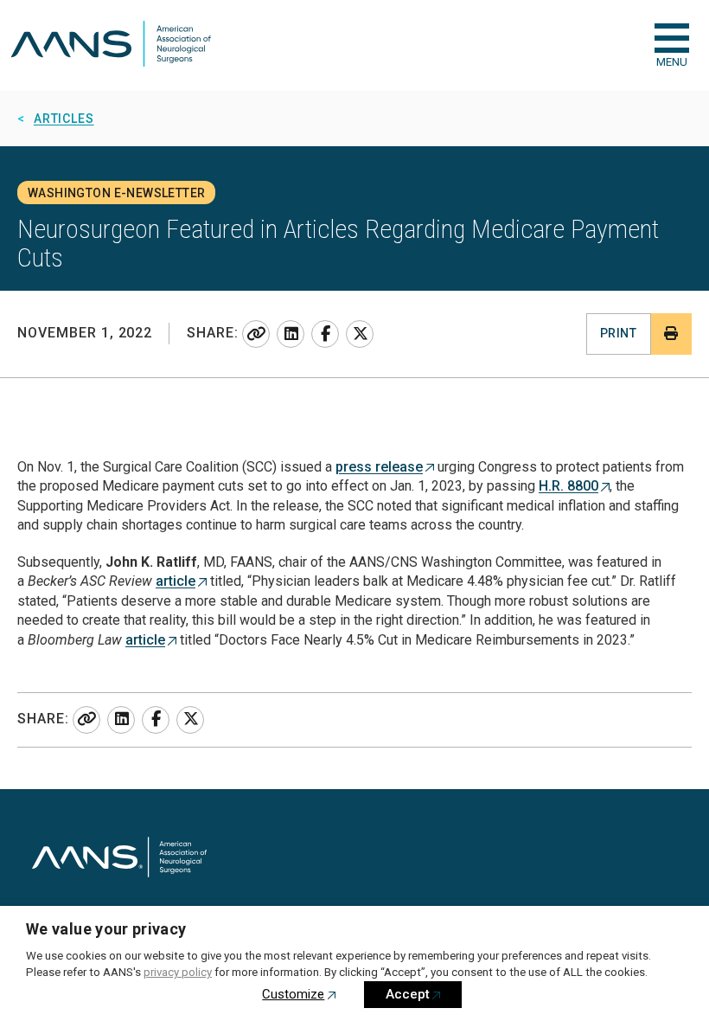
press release (379, 467)
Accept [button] (408, 994)
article (175, 581)
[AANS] (110, 45)
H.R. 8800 (568, 486)
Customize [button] (293, 994)
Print (618, 333)
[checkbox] (672, 38)
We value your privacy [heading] (106, 929)
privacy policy (178, 972)
